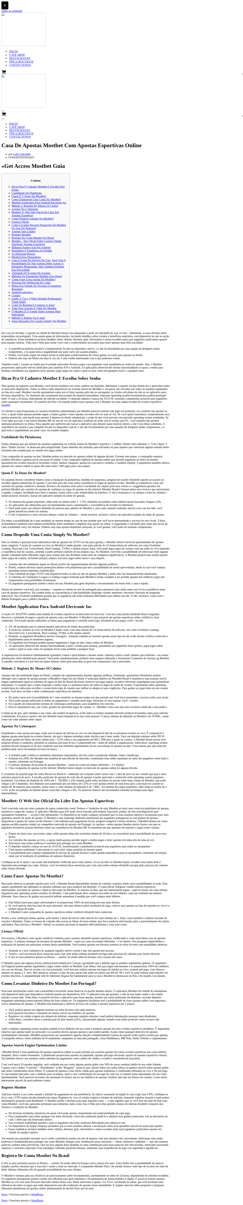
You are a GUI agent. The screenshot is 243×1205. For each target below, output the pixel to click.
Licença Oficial (20, 221)
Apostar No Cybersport (25, 209)
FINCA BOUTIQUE (21, 61)
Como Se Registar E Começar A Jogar (33, 305)
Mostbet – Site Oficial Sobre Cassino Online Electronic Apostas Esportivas (36, 243)
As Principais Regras (23, 253)
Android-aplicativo (22, 292)
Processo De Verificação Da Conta (31, 282)
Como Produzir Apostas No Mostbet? (33, 218)
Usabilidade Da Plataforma (27, 193)
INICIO (13, 51)
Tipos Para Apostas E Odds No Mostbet (34, 308)
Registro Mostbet (21, 234)
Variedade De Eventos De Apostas (31, 273)
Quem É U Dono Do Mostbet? (29, 196)
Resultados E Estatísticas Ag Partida (32, 250)
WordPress (37, 1194)
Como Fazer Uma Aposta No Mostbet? (34, 279)
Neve (4, 1194)
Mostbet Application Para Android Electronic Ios (39, 202)
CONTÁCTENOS (20, 65)
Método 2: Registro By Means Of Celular (35, 205)
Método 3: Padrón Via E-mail (28, 317)
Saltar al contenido (11, 10)
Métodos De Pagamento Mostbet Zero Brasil (37, 276)
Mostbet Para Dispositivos (26, 257)
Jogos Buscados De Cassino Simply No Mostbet (39, 321)
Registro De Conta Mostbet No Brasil (33, 237)
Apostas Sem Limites (23, 231)
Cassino (16, 295)
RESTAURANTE (19, 58)
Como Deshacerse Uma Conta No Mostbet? (36, 199)
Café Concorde (21, 154)
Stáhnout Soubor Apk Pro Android (31, 247)
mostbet (5, 405)
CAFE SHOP (17, 54)
